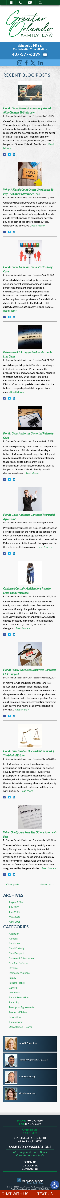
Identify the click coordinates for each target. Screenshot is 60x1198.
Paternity (14, 1002)
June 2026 (14, 911)
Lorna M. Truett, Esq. (28, 1043)
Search (40, 2)
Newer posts (48, 884)
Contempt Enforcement (22, 958)
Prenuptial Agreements (21, 1007)
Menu (11, 2)
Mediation (14, 992)
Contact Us (30, 1168)
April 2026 (14, 921)
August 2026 (16, 901)
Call (20, 2)
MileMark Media (43, 1189)
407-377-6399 (26, 54)
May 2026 (14, 916)
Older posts (11, 884)
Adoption (14, 933)
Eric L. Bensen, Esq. (27, 1076)
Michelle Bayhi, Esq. (27, 1093)
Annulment (15, 943)
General (13, 987)
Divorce (13, 967)
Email (30, 2)
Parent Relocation (18, 997)
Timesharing (16, 1021)
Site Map (30, 1162)
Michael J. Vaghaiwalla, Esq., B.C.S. (33, 1060)
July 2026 (14, 906)
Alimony (13, 938)
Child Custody (16, 948)
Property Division (18, 1012)
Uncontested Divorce (20, 1026)
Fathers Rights (17, 982)
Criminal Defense (18, 963)
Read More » (38, 225)
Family (12, 977)
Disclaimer (30, 1165)
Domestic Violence (19, 972)
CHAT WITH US (15, 1194)
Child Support (16, 953)
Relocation (15, 1016)
